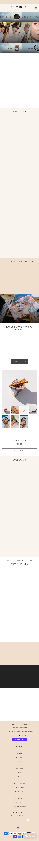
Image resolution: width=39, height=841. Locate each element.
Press (19, 776)
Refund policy (19, 787)
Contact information (19, 806)
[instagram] (16, 735)
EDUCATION (19, 768)
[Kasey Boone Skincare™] (19, 7)
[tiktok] (25, 735)
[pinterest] (19, 735)
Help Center (19, 757)
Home (19, 750)
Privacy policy (19, 791)
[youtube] (22, 735)
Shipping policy (19, 798)
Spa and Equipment (19, 783)
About (20, 772)
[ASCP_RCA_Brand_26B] (31, 48)
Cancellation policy (19, 802)
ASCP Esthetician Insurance (19, 780)
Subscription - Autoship (19, 765)
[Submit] (27, 820)
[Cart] (36, 8)
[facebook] (13, 735)
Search (19, 753)
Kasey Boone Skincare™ (19, 440)
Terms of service (19, 795)
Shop (19, 761)
